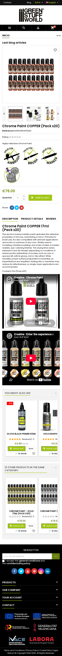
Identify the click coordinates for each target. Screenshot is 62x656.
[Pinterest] (21, 207)
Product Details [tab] (32, 219)
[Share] (12, 207)
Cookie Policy (46, 650)
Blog (29, 2)
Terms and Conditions (14, 650)
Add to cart (40, 197)
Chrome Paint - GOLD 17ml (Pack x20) (21, 512)
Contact (7, 2)
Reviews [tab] (51, 219)
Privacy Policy (32, 650)
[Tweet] (16, 207)
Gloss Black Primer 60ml (21, 433)
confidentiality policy (18, 563)
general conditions (29, 560)
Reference (7, 130)
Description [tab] (10, 219)
